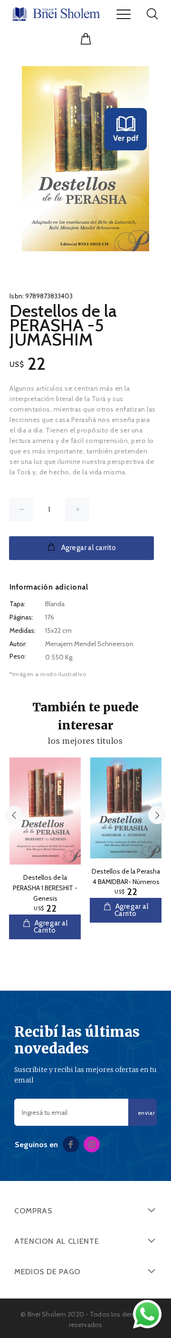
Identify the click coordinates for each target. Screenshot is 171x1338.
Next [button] (157, 815)
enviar (146, 1112)
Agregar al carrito (88, 547)
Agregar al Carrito (50, 927)
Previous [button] (14, 815)
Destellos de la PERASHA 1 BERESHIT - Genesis (45, 888)
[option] (45, 841)
